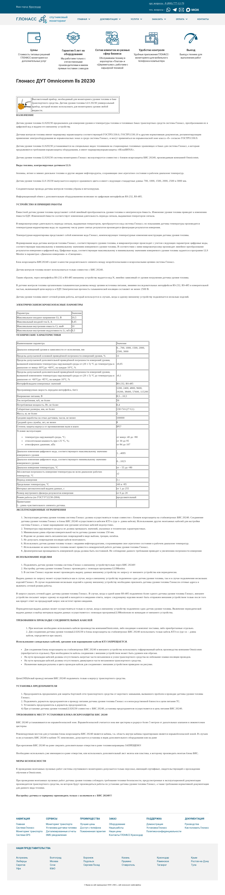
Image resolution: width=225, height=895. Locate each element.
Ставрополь (128, 865)
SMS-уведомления (56, 835)
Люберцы (21, 861)
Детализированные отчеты (61, 831)
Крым (194, 857)
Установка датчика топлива (61, 827)
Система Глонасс (25, 827)
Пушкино (126, 861)
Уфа (18, 868)
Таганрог (162, 865)
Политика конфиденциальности (163, 831)
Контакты (203, 19)
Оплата (180, 19)
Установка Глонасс (156, 827)
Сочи (52, 865)
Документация (108, 19)
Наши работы (116, 827)
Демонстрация (154, 824)
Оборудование (117, 824)
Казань (126, 857)
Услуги (135, 19)
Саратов (20, 865)
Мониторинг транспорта (29, 831)
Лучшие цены (87, 824)
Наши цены (115, 831)
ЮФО (52, 868)
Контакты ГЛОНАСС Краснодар (126, 835)
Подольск (89, 861)
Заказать (157, 19)
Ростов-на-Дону (200, 861)
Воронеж (88, 857)
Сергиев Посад (92, 865)
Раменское (163, 861)
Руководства (192, 824)
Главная (82, 19)
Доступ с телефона (90, 827)
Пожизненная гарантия (93, 831)
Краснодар (35, 6)
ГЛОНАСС (42, 19)
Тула (193, 865)
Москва (54, 861)
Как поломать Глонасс (197, 827)
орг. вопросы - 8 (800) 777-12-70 (166, 3)
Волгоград (55, 857)
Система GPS (23, 835)
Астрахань (22, 857)
